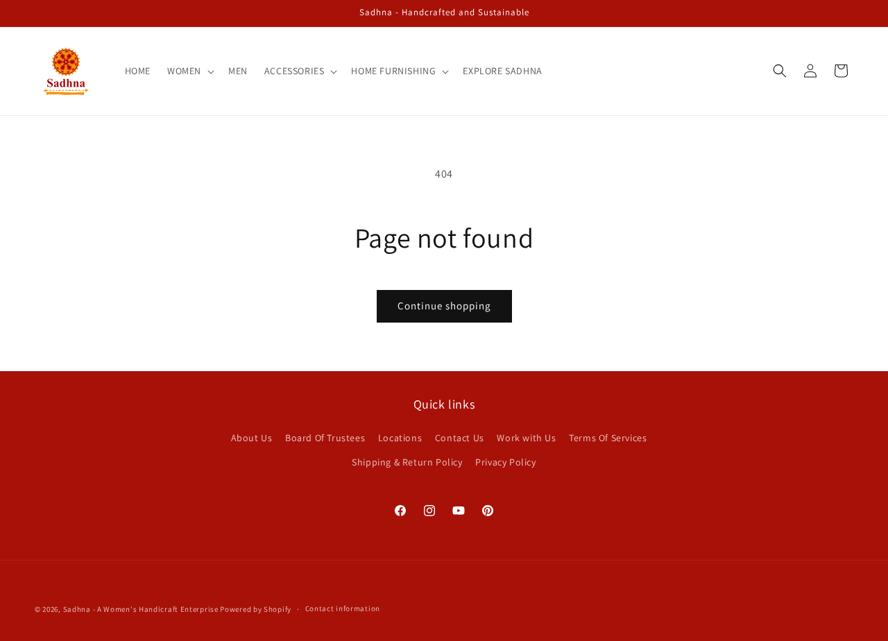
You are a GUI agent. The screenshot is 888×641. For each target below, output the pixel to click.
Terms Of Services (608, 437)
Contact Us (459, 437)
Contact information (342, 608)
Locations (400, 437)
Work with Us (526, 437)
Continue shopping (444, 305)
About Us (252, 437)
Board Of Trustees (325, 437)
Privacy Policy (505, 462)
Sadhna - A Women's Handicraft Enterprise (141, 609)
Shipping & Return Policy (407, 462)
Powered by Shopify (255, 609)
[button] (189, 70)
